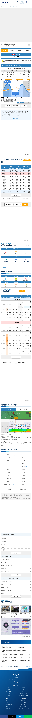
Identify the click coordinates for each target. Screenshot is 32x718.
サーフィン (8, 700)
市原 (7, 466)
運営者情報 (24, 702)
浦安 (8, 454)
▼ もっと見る (16, 118)
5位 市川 (3, 550)
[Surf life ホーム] (5, 2)
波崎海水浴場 (4, 437)
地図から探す (23, 489)
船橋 (8, 460)
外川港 (11, 444)
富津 (8, 469)
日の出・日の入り (23, 693)
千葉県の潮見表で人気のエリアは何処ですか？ (13, 647)
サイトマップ (24, 704)
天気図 (12, 50)
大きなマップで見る (6, 434)
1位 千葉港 (3, 538)
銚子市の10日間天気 (8, 362)
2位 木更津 (3, 541)
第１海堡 (8, 475)
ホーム (2, 6)
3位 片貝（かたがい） (6, 587)
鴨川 (23, 478)
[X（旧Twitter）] (14, 682)
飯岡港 (2, 442)
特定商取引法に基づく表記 (24, 708)
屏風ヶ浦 (16, 444)
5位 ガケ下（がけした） (7, 593)
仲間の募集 (8, 708)
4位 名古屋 (3, 568)
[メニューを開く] (29, 2)
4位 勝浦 (3, 547)
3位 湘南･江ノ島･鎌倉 (6, 565)
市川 (23, 460)
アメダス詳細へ (3, 267)
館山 (23, 481)
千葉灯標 (23, 466)
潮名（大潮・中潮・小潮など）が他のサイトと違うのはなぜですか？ (15, 661)
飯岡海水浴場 (17, 437)
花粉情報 (23, 689)
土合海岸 (10, 437)
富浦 (8, 481)
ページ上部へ (28, 666)
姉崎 (23, 469)
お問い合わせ (24, 700)
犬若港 (17, 442)
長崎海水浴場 (14, 439)
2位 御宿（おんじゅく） (7, 584)
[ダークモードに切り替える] (22, 2)
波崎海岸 (22, 444)
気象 (7, 6)
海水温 (27, 50)
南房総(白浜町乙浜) (7, 484)
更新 (25, 204)
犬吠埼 (12, 442)
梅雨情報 (23, 687)
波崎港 (26, 444)
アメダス (23, 691)
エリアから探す (8, 489)
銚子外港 (26, 442)
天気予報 (8, 693)
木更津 (8, 472)
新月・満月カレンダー (23, 695)
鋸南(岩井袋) (8, 478)
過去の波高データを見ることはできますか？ (13, 654)
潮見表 (11, 6)
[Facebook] (17, 682)
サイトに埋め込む (27, 159)
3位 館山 (3, 544)
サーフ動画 (8, 706)
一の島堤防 (7, 442)
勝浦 (23, 475)
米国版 (24, 710)
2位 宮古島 (3, 562)
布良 (23, 484)
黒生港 (21, 442)
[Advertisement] (16, 26)
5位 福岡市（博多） (6, 571)
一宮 (8, 463)
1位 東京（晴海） (5, 560)
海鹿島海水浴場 (6, 439)
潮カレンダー (8, 691)
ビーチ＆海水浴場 (8, 704)
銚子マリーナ (6, 444)
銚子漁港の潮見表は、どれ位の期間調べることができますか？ (15, 650)
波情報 (19, 50)
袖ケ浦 (8, 457)
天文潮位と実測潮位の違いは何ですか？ (12, 657)
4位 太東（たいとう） (6, 590)
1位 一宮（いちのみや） (7, 581)
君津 (23, 472)
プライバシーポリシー (23, 706)
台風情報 (8, 695)
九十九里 (23, 454)
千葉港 (22, 463)
